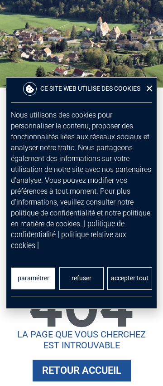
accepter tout (130, 278)
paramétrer (33, 278)
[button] (149, 88)
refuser (81, 278)
